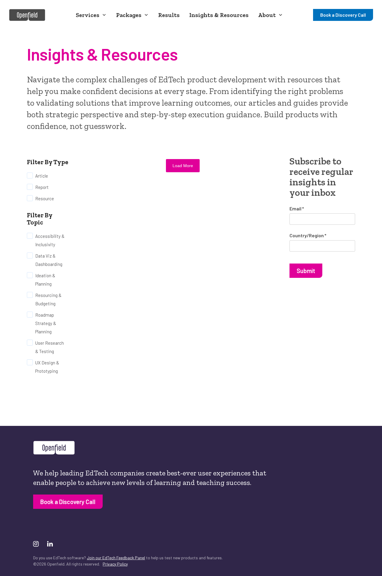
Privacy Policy (115, 563)
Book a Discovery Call (343, 15)
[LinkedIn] (50, 543)
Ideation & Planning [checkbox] (45, 280)
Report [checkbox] (42, 187)
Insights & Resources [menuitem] (219, 15)
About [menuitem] (267, 15)
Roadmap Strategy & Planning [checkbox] (45, 323)
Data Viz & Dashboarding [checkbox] (48, 260)
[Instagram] (36, 543)
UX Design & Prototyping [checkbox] (47, 367)
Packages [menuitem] (128, 15)
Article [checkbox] (41, 175)
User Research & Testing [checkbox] (49, 347)
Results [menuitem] (169, 15)
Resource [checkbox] (44, 198)
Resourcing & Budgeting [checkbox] (48, 299)
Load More (182, 165)
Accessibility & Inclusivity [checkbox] (49, 240)
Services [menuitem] (87, 15)
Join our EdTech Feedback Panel (116, 557)
